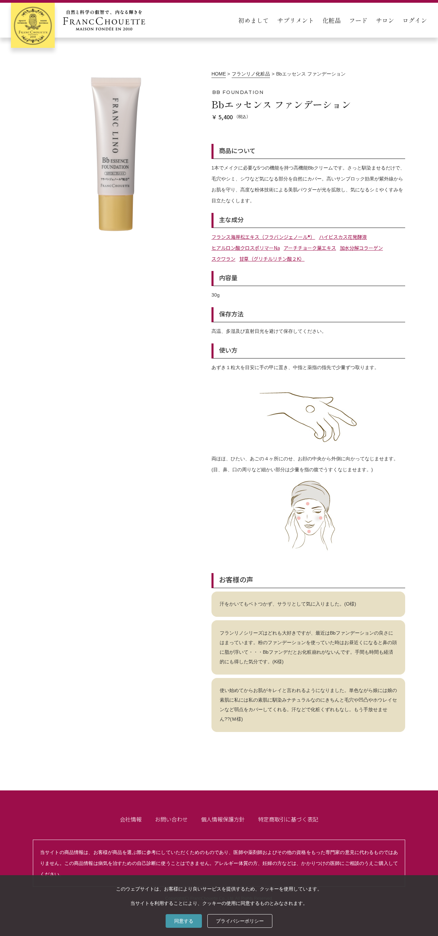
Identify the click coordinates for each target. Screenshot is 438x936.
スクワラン (223, 258)
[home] (78, 20)
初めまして (253, 20)
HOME (218, 74)
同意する (183, 921)
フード (358, 20)
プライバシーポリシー (240, 921)
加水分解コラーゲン (361, 247)
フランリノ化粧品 (251, 74)
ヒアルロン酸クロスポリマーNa (245, 247)
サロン (385, 20)
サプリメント (295, 20)
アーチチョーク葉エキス (310, 247)
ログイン (414, 20)
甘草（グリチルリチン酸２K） (272, 258)
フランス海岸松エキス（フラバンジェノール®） (263, 236)
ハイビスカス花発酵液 (343, 236)
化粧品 (331, 20)
